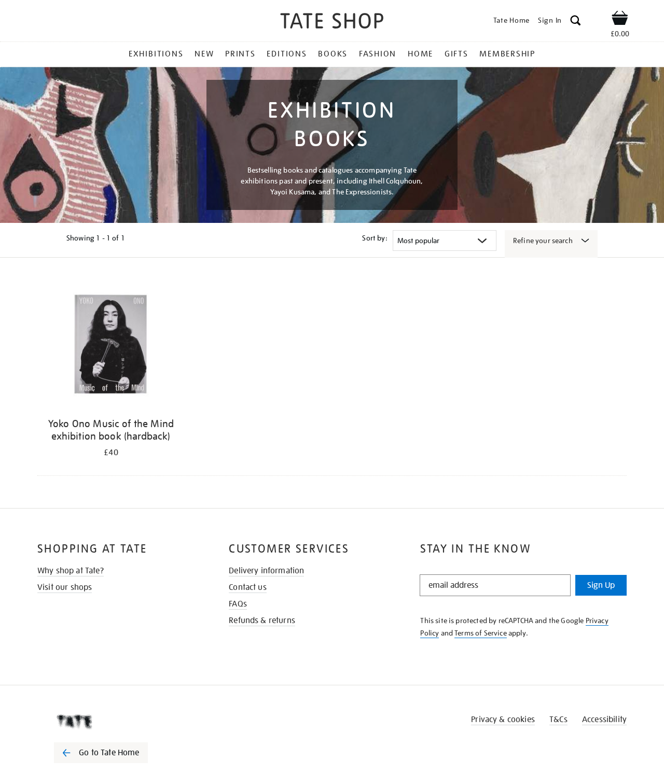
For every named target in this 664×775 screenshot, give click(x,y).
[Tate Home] (119, 721)
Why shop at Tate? (70, 571)
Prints (240, 54)
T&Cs (558, 719)
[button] (575, 22)
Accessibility (604, 719)
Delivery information (266, 571)
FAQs (238, 604)
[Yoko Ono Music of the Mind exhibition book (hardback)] (111, 344)
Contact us (248, 587)
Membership (507, 54)
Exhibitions (156, 54)
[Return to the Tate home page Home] (332, 22)
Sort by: (374, 238)
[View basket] (620, 20)
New (204, 54)
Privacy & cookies (503, 719)
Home (420, 54)
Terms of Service (480, 633)
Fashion (377, 54)
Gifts (456, 54)
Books (333, 54)
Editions (287, 54)
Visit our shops (64, 587)
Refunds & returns (262, 620)
